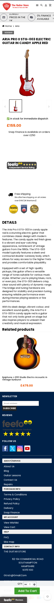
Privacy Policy (12, 499)
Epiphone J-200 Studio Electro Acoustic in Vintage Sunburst (24, 378)
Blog (6, 471)
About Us (9, 466)
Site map (9, 542)
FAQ (6, 537)
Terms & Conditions (15, 494)
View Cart (9, 527)
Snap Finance (12, 512)
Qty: (20, 583)
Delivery (8, 508)
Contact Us (10, 480)
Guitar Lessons (12, 475)
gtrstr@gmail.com (15, 575)
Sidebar (8, 32)
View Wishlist (11, 522)
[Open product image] (27, 72)
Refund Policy (12, 503)
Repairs (8, 484)
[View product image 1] (15, 105)
